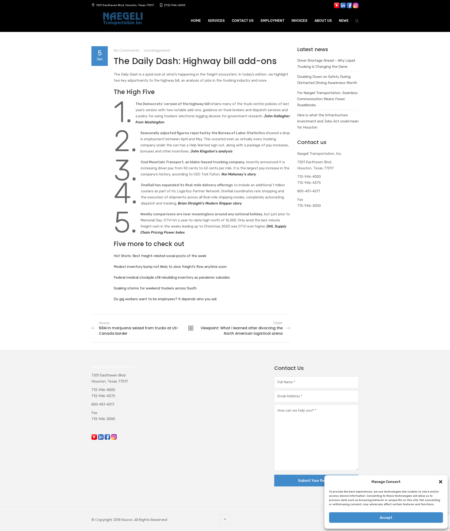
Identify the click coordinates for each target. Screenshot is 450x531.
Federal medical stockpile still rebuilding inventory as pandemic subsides (172, 277)
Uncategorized (157, 50)
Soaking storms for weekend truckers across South (155, 288)
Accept (386, 518)
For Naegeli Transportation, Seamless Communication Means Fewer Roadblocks (327, 99)
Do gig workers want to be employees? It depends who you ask (165, 299)
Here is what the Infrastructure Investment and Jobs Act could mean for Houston (328, 121)
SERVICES (216, 21)
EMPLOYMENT (273, 21)
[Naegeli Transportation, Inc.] (122, 21)
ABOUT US (323, 21)
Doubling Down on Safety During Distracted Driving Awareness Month (327, 80)
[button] (440, 481)
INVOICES (300, 21)
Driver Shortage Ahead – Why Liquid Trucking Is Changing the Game (326, 63)
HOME (196, 21)
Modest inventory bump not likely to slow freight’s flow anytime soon (170, 267)
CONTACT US (243, 21)
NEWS (344, 21)
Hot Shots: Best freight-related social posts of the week (160, 256)
